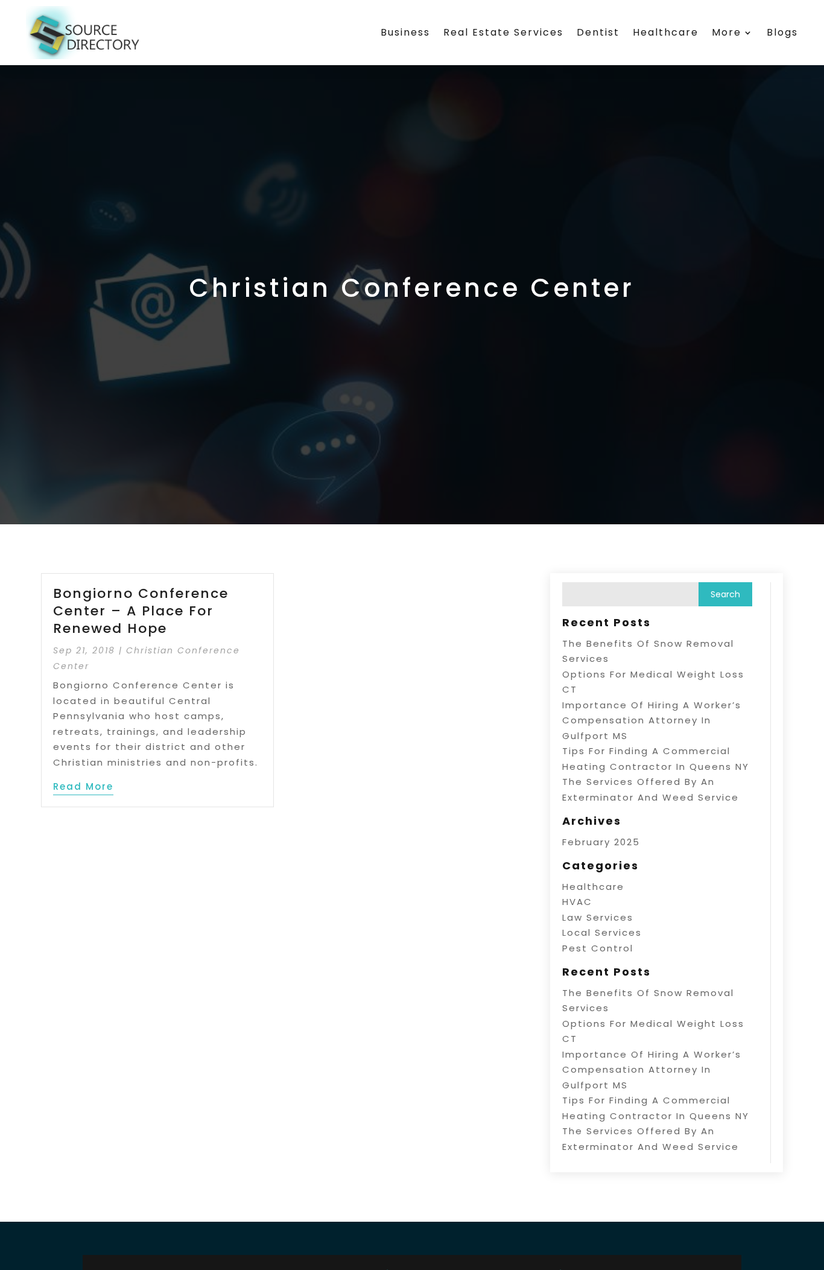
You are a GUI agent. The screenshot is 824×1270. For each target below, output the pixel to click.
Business (405, 32)
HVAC (577, 901)
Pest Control (597, 948)
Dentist (598, 32)
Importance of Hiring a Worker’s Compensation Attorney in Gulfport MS (651, 720)
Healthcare (666, 32)
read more (83, 786)
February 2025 (601, 842)
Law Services (597, 917)
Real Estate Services (503, 32)
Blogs (782, 32)
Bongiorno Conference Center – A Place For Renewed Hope (141, 610)
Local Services (602, 932)
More (726, 32)
